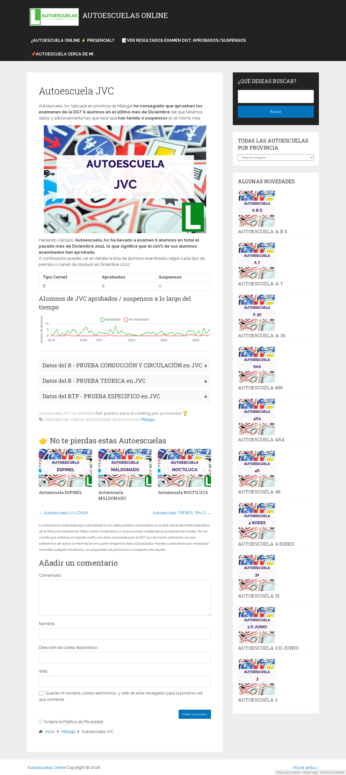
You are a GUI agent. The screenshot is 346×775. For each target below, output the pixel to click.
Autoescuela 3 (258, 700)
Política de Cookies (288, 772)
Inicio (50, 731)
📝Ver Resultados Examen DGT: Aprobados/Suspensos (184, 40)
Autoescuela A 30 (261, 335)
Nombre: (47, 623)
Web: (43, 671)
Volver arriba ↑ (306, 767)
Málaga (148, 419)
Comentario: (50, 575)
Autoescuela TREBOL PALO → (182, 512)
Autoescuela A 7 (260, 284)
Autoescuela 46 (259, 492)
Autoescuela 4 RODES (266, 544)
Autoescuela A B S (262, 231)
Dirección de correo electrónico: (68, 647)
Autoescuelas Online (125, 15)
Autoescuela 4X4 (261, 439)
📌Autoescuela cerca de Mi (62, 54)
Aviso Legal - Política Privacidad (323, 772)
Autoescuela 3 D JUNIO (268, 648)
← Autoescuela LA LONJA (63, 512)
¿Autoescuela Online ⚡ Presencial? (72, 40)
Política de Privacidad (83, 721)
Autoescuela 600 (260, 388)
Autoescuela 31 (259, 596)
